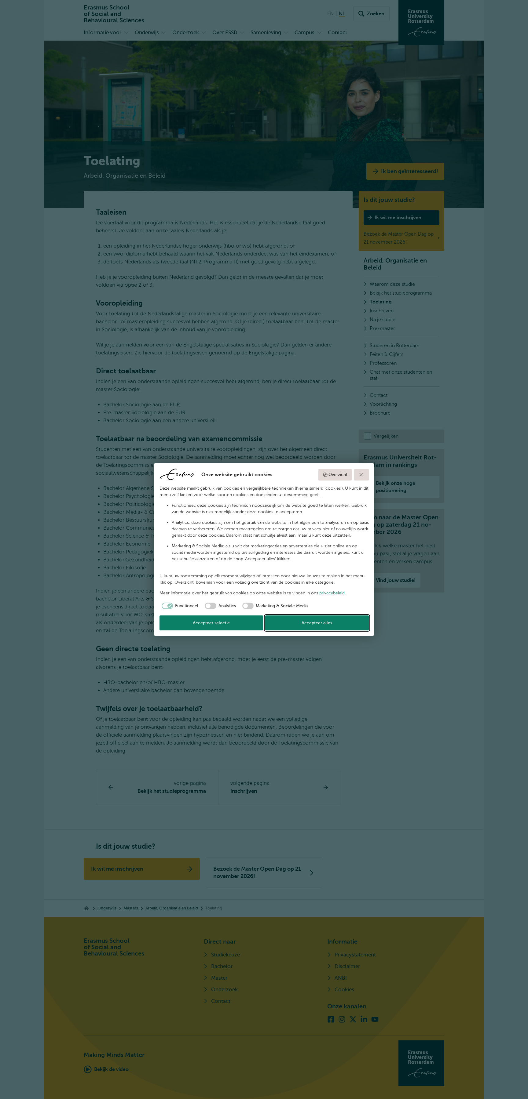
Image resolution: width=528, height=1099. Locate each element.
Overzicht (337, 474)
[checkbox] (179, 606)
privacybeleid (332, 593)
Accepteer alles (317, 623)
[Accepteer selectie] (361, 475)
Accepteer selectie (211, 623)
